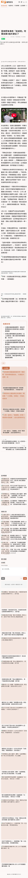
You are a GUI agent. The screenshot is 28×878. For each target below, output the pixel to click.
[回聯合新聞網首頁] (3, 2)
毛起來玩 (10, 5)
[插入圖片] (21, 578)
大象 (3, 363)
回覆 (25, 578)
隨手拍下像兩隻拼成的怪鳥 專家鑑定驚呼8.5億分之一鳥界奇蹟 (15, 349)
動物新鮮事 (4, 5)
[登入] (24, 2)
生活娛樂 (22, 5)
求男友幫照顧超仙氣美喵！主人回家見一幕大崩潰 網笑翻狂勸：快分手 (15, 336)
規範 (3, 578)
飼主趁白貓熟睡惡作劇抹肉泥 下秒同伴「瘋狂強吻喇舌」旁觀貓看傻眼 (15, 355)
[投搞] (21, 2)
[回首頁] (7, 2)
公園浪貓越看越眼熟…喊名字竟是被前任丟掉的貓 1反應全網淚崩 (15, 329)
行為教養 (16, 5)
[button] (19, 2)
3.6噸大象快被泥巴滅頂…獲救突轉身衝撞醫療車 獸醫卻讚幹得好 (15, 342)
